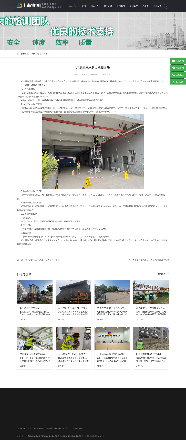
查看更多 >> (163, 274)
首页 (71, 6)
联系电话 (180, 75)
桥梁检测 (39, 414)
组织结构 (20, 414)
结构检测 (58, 417)
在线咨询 (180, 61)
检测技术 (77, 417)
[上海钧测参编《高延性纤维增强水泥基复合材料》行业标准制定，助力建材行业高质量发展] (112, 338)
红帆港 (145, 6)
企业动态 (77, 411)
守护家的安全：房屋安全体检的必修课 (42, 260)
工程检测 (58, 414)
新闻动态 (134, 6)
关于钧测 (82, 6)
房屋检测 (39, 411)
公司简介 (20, 411)
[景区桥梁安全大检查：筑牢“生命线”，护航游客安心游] (151, 292)
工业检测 (39, 427)
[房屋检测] (40, 5)
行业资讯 (43, 53)
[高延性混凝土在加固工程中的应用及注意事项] (73, 292)
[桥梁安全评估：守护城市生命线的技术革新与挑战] (112, 292)
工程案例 (121, 6)
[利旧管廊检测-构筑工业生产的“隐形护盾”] (151, 338)
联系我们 (20, 424)
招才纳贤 (157, 6)
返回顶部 (180, 82)
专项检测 (58, 421)
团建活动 (20, 421)
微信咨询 (180, 68)
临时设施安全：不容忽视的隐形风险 (153, 260)
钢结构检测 (40, 421)
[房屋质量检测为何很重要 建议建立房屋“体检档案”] (35, 338)
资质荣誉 (20, 417)
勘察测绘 (39, 431)
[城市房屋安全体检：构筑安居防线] (73, 338)
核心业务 (95, 6)
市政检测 (39, 417)
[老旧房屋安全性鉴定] (35, 292)
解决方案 (108, 6)
